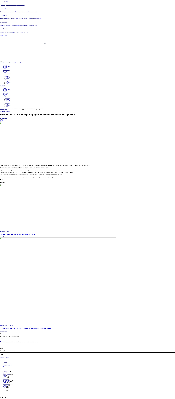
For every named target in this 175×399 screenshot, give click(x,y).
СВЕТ (4, 387)
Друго (4, 372)
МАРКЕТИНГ (6, 381)
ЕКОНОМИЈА (6, 374)
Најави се (5, 362)
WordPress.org (6, 366)
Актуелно (5, 109)
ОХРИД (4, 382)
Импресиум (5, 1)
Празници (7, 111)
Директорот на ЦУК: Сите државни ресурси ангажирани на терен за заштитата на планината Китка (20, 18)
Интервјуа (5, 376)
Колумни (5, 377)
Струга (4, 390)
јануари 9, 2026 (3, 118)
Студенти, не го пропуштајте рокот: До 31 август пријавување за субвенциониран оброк (18, 11)
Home (1, 109)
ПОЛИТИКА (6, 384)
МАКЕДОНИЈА (9, 325)
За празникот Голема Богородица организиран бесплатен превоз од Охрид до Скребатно (18, 25)
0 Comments (2, 120)
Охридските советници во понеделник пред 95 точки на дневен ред (14, 32)
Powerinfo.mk (3, 341)
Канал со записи (6, 363)
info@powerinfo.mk (4, 357)
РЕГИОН (5, 386)
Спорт (4, 388)
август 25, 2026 (3, 8)
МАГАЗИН (5, 379)
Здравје (4, 375)
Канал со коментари (7, 365)
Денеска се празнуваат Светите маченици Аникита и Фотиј (12, 5)
